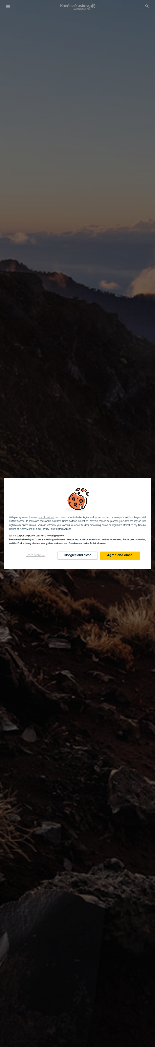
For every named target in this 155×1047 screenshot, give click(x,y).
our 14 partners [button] (46, 517)
